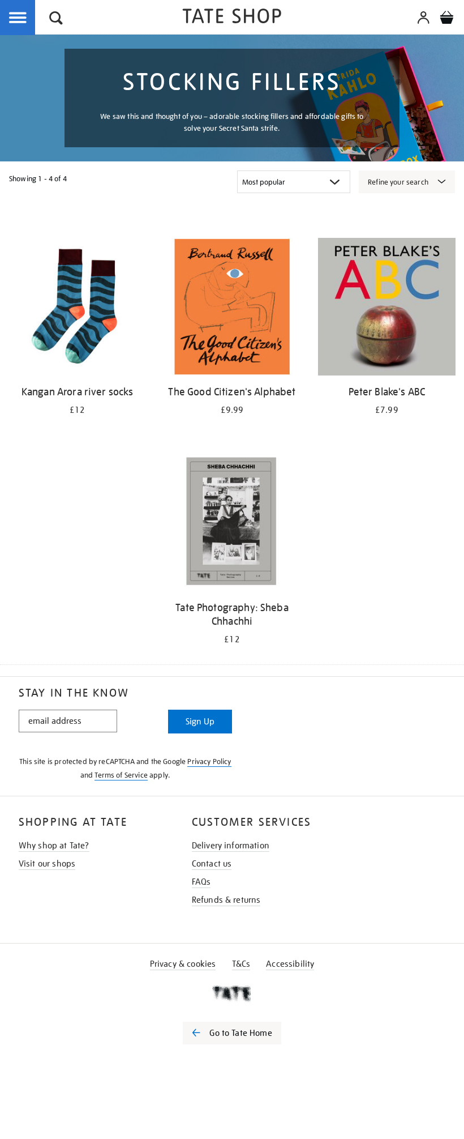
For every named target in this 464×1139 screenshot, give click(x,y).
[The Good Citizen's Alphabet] (231, 308)
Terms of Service (121, 775)
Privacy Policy (209, 761)
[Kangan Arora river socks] (77, 308)
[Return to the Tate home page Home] (232, 17)
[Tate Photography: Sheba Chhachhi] (231, 524)
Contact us (212, 863)
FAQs (201, 882)
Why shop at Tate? (54, 845)
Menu (18, 18)
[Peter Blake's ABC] (387, 308)
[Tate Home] (232, 993)
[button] (56, 19)
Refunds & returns (226, 900)
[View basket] (446, 19)
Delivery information (230, 845)
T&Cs (241, 964)
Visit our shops (47, 863)
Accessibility (290, 964)
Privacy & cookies (183, 964)
